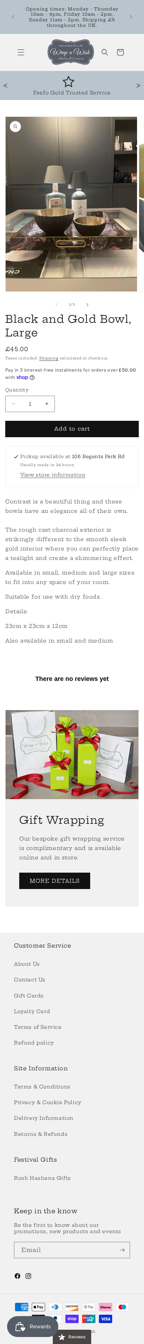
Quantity (16, 390)
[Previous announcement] (13, 16)
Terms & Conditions (42, 1087)
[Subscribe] (122, 1250)
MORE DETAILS (55, 881)
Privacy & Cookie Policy (47, 1102)
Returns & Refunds (40, 1134)
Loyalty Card (32, 1011)
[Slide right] (87, 304)
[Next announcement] (131, 16)
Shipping (48, 358)
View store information (52, 475)
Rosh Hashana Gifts (42, 1178)
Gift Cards (29, 996)
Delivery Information (43, 1118)
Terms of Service (38, 1027)
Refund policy (34, 1043)
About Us (27, 964)
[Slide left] (56, 304)
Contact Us (29, 980)
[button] (21, 52)
